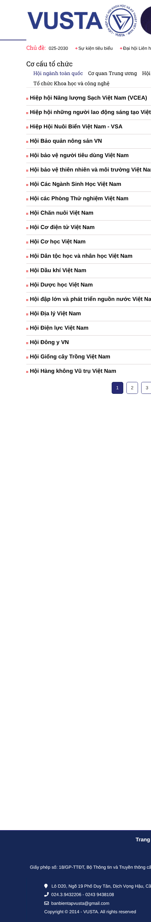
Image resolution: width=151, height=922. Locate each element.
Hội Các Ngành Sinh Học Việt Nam (75, 184)
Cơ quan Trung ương (112, 73)
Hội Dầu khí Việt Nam (58, 271)
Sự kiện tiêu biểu (88, 48)
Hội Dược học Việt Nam (61, 285)
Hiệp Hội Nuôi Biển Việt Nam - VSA (76, 127)
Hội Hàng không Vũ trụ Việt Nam (73, 371)
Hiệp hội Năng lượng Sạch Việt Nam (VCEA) (88, 98)
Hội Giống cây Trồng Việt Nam (70, 357)
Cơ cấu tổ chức (49, 64)
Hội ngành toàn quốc (58, 73)
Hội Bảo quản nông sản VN (66, 141)
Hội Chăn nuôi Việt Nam (61, 213)
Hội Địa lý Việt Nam (55, 314)
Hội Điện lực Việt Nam (59, 328)
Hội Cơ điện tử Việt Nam (62, 227)
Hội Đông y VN (49, 342)
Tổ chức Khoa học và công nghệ (71, 83)
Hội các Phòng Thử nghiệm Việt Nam (79, 199)
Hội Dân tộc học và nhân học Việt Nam (81, 256)
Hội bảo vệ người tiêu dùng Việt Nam (79, 156)
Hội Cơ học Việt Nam (58, 242)
